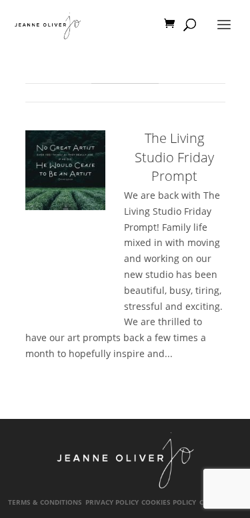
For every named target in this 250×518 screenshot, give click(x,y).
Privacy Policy (112, 502)
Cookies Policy (168, 502)
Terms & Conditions (45, 502)
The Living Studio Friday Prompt (174, 157)
